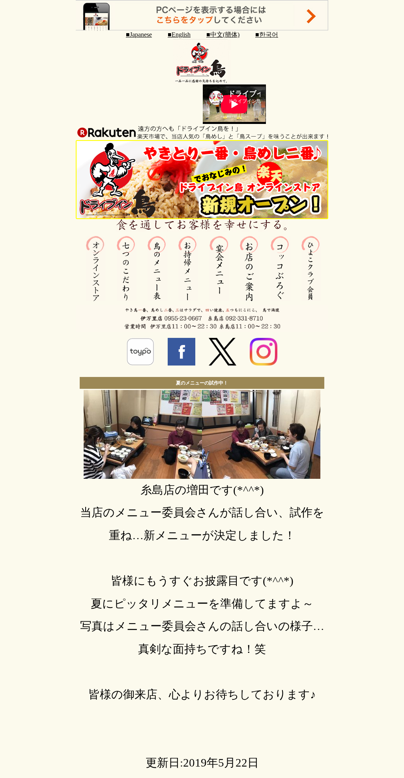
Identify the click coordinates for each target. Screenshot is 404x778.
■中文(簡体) (222, 34)
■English (179, 34)
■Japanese (139, 34)
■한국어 (266, 34)
